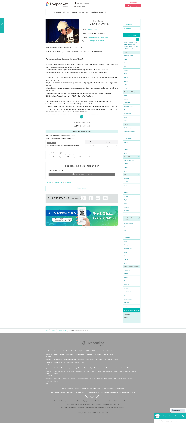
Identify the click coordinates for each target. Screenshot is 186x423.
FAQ (133, 392)
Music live (127, 314)
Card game (127, 237)
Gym (125, 227)
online (125, 42)
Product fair (127, 270)
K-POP (126, 77)
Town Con (126, 284)
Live (125, 146)
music (126, 52)
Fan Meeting (127, 128)
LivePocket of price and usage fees (62, 392)
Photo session (131, 44)
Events (126, 317)
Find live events (81, 6)
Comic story (127, 102)
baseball (126, 178)
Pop (125, 63)
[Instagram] (98, 396)
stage (125, 95)
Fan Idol (126, 124)
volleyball (126, 189)
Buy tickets (129, 24)
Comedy (131, 42)
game (125, 241)
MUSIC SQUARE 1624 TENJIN (96, 37)
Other (125, 88)
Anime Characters (129, 157)
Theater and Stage (130, 92)
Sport (125, 174)
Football (126, 181)
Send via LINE (98, 198)
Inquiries (128, 28)
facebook (91, 198)
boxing (126, 196)
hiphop (126, 70)
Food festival (127, 292)
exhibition (126, 135)
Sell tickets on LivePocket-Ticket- (114, 388)
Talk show (126, 142)
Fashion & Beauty (128, 256)
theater (126, 99)
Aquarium (126, 234)
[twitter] (87, 396)
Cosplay (126, 48)
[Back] (49, 12)
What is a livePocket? (83, 3)
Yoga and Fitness (128, 223)
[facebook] (93, 396)
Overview (128, 21)
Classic (126, 81)
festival (126, 277)
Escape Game (128, 248)
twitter (83, 198)
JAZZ (125, 74)
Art (125, 295)
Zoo (125, 230)
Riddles (126, 46)
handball (126, 207)
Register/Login (133, 6)
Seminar (126, 288)
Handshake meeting (129, 131)
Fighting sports (128, 200)
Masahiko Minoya (92, 29)
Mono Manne (127, 113)
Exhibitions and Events (131, 266)
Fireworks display (128, 281)
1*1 (132, 48)
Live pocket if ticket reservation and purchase (57, 4)
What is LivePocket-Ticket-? (70, 388)
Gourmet (136, 46)
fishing (126, 245)
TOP (47, 330)
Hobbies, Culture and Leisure (49, 373)
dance (125, 117)
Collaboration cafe (129, 160)
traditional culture (128, 106)
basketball (127, 210)
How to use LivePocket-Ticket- (91, 388)
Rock (125, 59)
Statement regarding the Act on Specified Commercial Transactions (108, 392)
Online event (58, 182)
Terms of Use (80, 392)
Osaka (106, 37)
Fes (125, 66)
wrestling (126, 192)
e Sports (126, 203)
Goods (126, 149)
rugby (125, 185)
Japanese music (128, 55)
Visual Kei (126, 84)
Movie (131, 46)
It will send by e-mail (105, 198)
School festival (128, 299)
